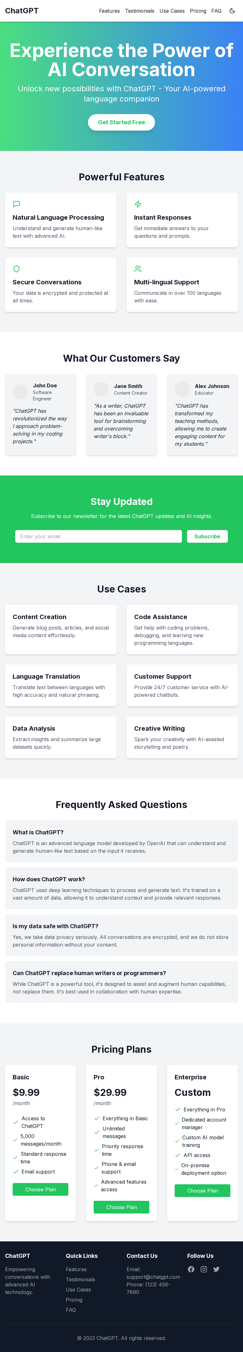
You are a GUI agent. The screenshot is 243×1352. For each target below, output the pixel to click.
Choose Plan (40, 1189)
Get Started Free (121, 122)
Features (109, 11)
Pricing (198, 11)
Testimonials (139, 11)
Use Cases (172, 11)
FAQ (216, 11)
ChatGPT (22, 10)
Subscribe (207, 536)
